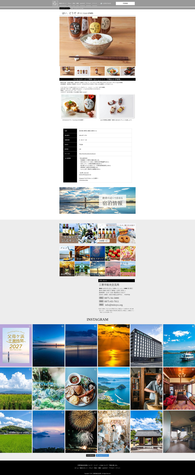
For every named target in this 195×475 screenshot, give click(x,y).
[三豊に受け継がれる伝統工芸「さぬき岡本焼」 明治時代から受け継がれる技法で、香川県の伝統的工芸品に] (146, 388)
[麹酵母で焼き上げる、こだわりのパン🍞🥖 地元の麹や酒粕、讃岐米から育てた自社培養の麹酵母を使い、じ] (81, 388)
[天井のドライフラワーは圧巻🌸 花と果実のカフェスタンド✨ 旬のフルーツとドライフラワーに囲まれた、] (114, 432)
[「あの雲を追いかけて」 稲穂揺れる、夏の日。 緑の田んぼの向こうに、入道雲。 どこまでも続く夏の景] (16, 388)
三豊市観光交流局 (97, 473)
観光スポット (63, 3)
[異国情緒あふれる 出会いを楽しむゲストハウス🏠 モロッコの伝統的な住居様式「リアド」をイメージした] (179, 388)
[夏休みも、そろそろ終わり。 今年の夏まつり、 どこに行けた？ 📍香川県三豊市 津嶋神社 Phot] (81, 345)
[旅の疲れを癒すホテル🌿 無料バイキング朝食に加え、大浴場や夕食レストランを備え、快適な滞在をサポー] (146, 345)
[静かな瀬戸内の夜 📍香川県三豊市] (48, 432)
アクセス (88, 3)
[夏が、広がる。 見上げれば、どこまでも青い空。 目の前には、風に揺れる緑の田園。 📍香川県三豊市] (16, 432)
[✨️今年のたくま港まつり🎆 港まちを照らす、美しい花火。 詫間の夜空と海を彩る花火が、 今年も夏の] (81, 432)
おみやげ (82, 3)
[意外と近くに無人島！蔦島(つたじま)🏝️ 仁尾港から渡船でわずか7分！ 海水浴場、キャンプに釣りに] (179, 345)
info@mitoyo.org (114, 304)
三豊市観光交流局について (84, 465)
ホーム (76, 468)
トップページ (64, 8)
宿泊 (74, 3)
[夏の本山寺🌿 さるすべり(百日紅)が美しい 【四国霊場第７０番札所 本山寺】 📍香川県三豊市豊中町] (146, 432)
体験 (77, 3)
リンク (95, 465)
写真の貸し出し (113, 465)
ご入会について (103, 465)
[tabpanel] (97, 41)
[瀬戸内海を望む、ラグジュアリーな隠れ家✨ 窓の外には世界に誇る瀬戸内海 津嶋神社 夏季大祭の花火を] (179, 432)
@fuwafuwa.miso (83, 180)
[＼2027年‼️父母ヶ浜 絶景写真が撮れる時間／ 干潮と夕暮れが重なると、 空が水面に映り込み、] (16, 345)
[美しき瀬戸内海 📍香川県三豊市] (114, 345)
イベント (94, 3)
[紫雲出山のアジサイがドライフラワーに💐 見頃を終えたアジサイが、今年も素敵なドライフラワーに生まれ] (48, 388)
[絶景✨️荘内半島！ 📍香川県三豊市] (114, 388)
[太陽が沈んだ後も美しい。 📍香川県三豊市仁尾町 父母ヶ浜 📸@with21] (48, 345)
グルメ (69, 3)
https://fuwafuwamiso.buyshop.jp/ (87, 153)
